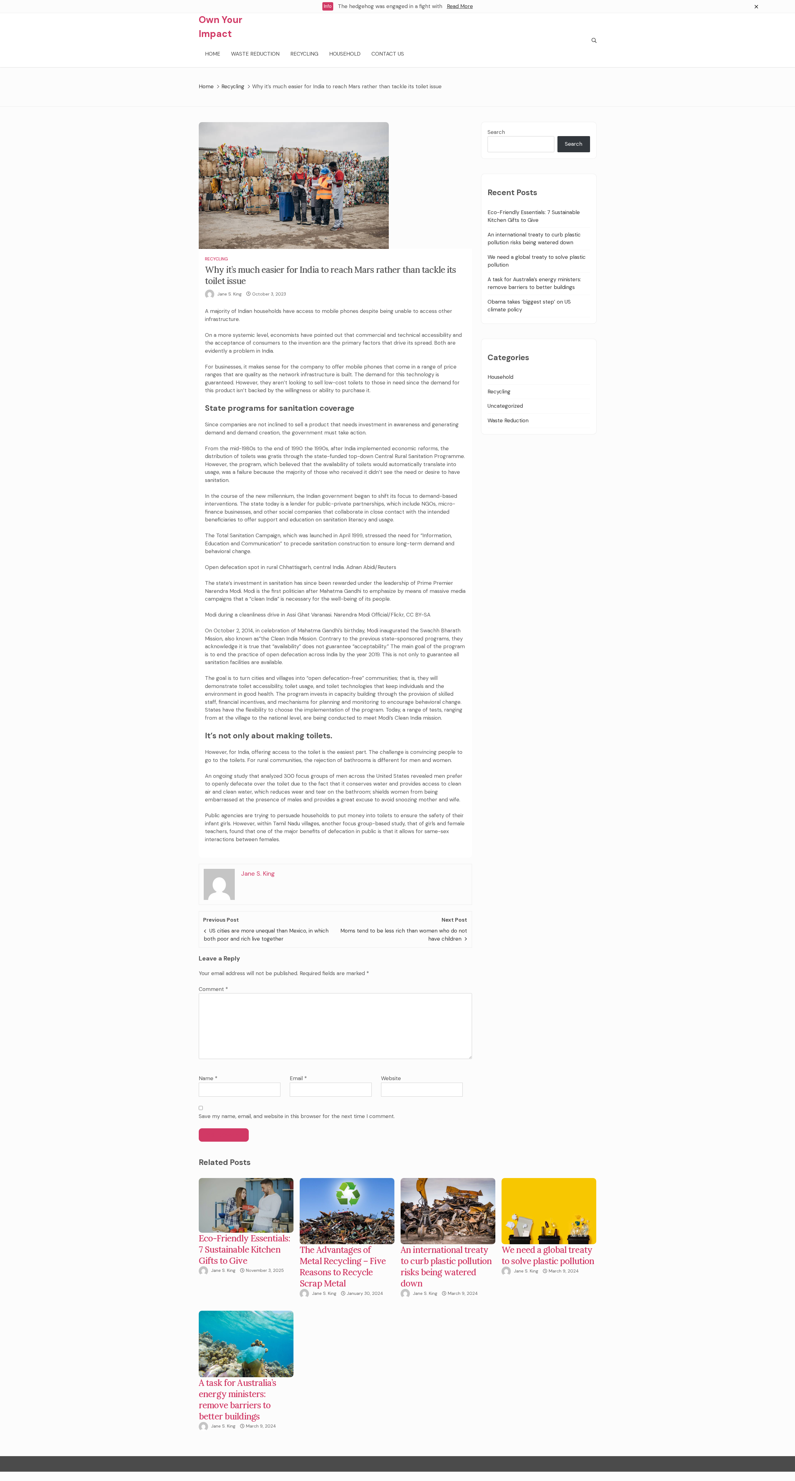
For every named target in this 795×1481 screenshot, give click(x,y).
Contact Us (387, 53)
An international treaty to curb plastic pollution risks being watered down (446, 1266)
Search (496, 132)
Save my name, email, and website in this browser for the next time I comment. (297, 1116)
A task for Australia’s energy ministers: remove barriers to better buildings (237, 1399)
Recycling (304, 53)
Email (298, 1078)
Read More (460, 6)
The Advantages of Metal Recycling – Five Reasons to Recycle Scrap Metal (343, 1266)
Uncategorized (505, 405)
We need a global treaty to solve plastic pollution (548, 1255)
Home (212, 53)
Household (345, 53)
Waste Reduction (255, 53)
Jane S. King (229, 294)
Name (208, 1078)
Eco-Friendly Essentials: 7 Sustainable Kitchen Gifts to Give (244, 1249)
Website (391, 1078)
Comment (213, 989)
